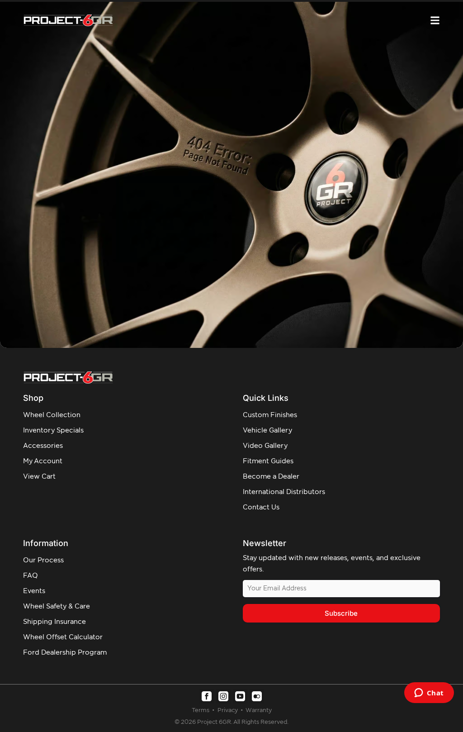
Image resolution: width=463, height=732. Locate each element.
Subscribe (341, 613)
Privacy (228, 710)
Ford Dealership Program (65, 652)
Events (34, 591)
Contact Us (261, 507)
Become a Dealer (271, 476)
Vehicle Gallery (267, 430)
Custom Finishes (270, 415)
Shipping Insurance (54, 621)
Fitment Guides (268, 461)
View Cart (39, 476)
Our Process (43, 560)
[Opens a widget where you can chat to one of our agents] (429, 693)
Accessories (43, 445)
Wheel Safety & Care (56, 606)
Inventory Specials (53, 430)
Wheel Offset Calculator (63, 637)
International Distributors (284, 492)
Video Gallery (265, 445)
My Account (42, 461)
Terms (201, 710)
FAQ (30, 575)
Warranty (259, 710)
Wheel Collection (51, 415)
